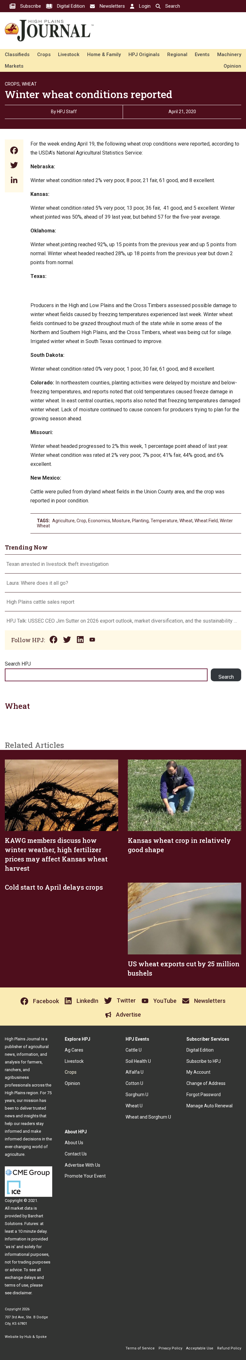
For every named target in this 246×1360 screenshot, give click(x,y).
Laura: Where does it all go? (37, 583)
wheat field (206, 520)
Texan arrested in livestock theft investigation (57, 564)
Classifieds (17, 54)
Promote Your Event (85, 1176)
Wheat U (134, 1105)
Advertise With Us (82, 1165)
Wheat (29, 84)
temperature (164, 520)
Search (226, 677)
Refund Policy (229, 1348)
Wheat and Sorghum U (148, 1117)
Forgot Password (203, 1094)
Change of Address (206, 1083)
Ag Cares (74, 1050)
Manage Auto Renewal (209, 1105)
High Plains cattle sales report (40, 602)
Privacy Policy (170, 1348)
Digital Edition (200, 1050)
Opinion (232, 66)
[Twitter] (14, 166)
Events (202, 54)
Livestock (68, 54)
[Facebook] (14, 151)
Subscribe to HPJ (203, 1061)
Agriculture (63, 520)
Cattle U (134, 1050)
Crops (44, 54)
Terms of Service (140, 1348)
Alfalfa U (135, 1072)
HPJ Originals (144, 54)
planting (140, 520)
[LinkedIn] (14, 181)
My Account (198, 1072)
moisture (121, 520)
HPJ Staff (67, 111)
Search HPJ (18, 664)
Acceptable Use (199, 1348)
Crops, (12, 84)
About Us (74, 1142)
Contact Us (76, 1153)
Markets (14, 66)
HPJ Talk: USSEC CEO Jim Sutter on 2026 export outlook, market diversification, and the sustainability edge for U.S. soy (123, 621)
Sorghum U (137, 1094)
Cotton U (134, 1083)
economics (99, 520)
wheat (186, 520)
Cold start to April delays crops (54, 887)
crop (81, 520)
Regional (177, 54)
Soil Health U (138, 1061)
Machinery (229, 54)
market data (22, 1208)
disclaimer (21, 1292)
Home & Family (104, 54)
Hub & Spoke (35, 1337)
